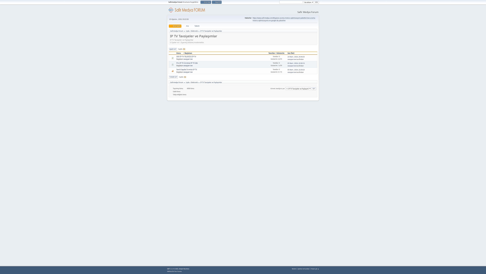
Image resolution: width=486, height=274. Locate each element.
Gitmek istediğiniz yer (277, 88)
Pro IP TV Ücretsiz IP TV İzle (187, 63)
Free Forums (178, 271)
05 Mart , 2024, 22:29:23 (296, 70)
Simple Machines (184, 269)
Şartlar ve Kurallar (303, 269)
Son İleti (291, 53)
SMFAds (169, 271)
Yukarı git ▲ (315, 269)
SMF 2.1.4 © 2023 (172, 269)
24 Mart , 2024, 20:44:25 (296, 57)
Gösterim (280, 53)
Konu (178, 53)
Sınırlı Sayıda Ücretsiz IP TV (186, 69)
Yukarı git (173, 77)
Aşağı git (172, 49)
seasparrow (188, 59)
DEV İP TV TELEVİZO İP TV (186, 56)
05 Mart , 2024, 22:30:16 (296, 63)
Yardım (294, 269)
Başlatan (188, 53)
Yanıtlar (271, 53)
